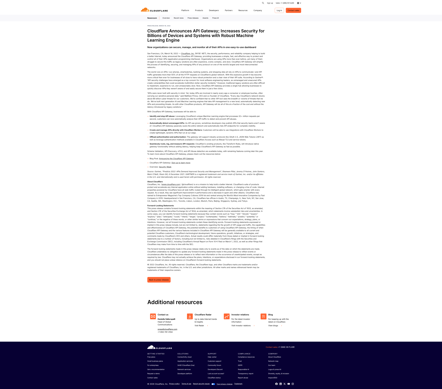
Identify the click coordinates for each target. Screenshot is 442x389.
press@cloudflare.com (167, 329)
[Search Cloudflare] (263, 3)
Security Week (165, 167)
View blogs (273, 325)
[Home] (154, 10)
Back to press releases (159, 280)
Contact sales (293, 10)
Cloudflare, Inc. (187, 53)
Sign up (270, 3)
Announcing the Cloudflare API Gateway (176, 158)
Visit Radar (199, 325)
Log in (279, 10)
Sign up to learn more (181, 163)
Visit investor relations (241, 325)
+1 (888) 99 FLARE (286, 347)
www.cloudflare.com (171, 184)
